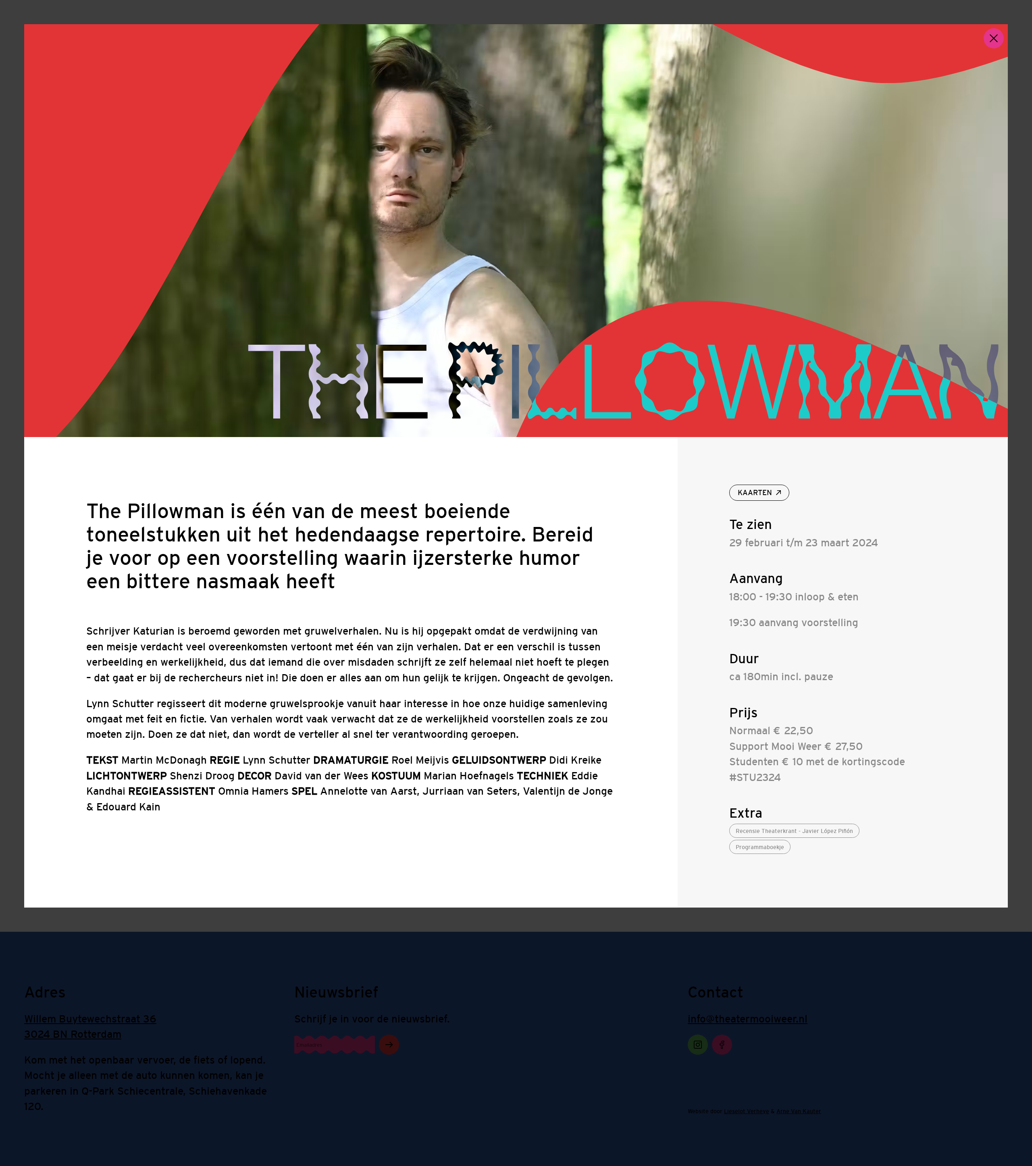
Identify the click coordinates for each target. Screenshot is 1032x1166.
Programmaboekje (760, 847)
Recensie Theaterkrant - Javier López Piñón (794, 831)
